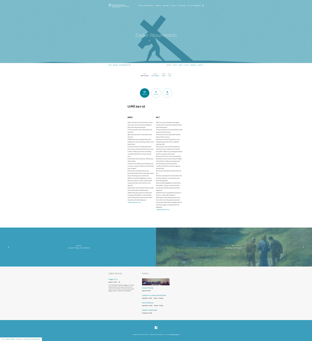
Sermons (158, 5)
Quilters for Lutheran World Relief (154, 295)
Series (180, 65)
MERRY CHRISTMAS (149, 310)
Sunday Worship (147, 288)
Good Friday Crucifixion (79, 248)
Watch (144, 94)
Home (110, 65)
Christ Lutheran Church (146, 5)
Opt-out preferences (194, 5)
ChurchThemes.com (160, 334)
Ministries (165, 5)
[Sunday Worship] (156, 284)
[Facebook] (156, 327)
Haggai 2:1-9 (112, 279)
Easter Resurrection (125, 65)
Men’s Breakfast (148, 303)
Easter (164, 75)
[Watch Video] (119, 282)
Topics (175, 65)
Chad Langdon (155, 75)
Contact (173, 5)
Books (186, 65)
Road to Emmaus (233, 248)
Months (200, 65)
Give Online (181, 5)
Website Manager (175, 334)
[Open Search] (203, 5)
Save (167, 94)
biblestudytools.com (135, 202)
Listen (156, 94)
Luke (169, 75)
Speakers (193, 65)
